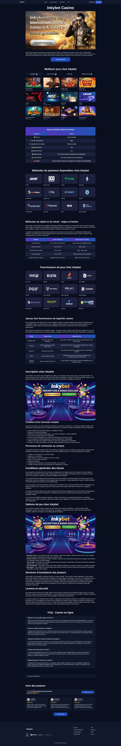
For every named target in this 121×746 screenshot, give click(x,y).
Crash (68, 74)
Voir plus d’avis (60, 714)
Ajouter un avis (87, 692)
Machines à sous (86, 74)
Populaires (33, 74)
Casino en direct (51, 74)
